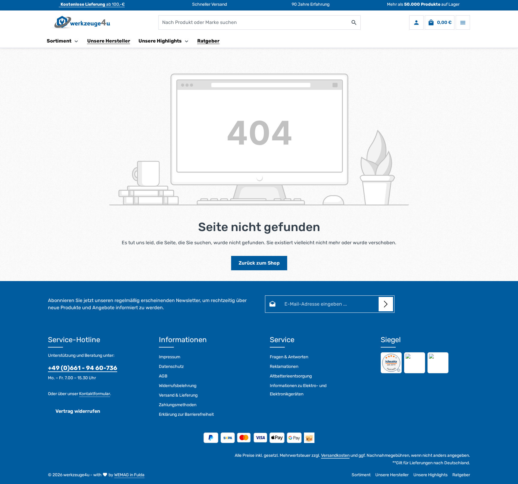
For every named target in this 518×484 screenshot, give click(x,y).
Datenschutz (171, 366)
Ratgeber (461, 474)
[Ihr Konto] (416, 22)
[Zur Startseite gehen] (79, 22)
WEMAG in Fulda (129, 474)
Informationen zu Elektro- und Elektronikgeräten (298, 390)
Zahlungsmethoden (177, 404)
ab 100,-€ (93, 4)
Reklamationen (284, 366)
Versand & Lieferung (178, 395)
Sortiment (361, 474)
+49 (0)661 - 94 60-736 (82, 367)
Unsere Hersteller (392, 474)
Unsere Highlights (430, 474)
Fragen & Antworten (289, 356)
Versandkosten (335, 455)
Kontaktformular (94, 393)
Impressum (169, 356)
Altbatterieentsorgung (291, 376)
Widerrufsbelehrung (177, 385)
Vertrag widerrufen (77, 411)
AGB (163, 376)
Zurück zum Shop (259, 263)
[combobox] (253, 22)
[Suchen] (354, 22)
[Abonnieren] (386, 304)
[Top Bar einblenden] (463, 22)
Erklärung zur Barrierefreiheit (186, 414)
